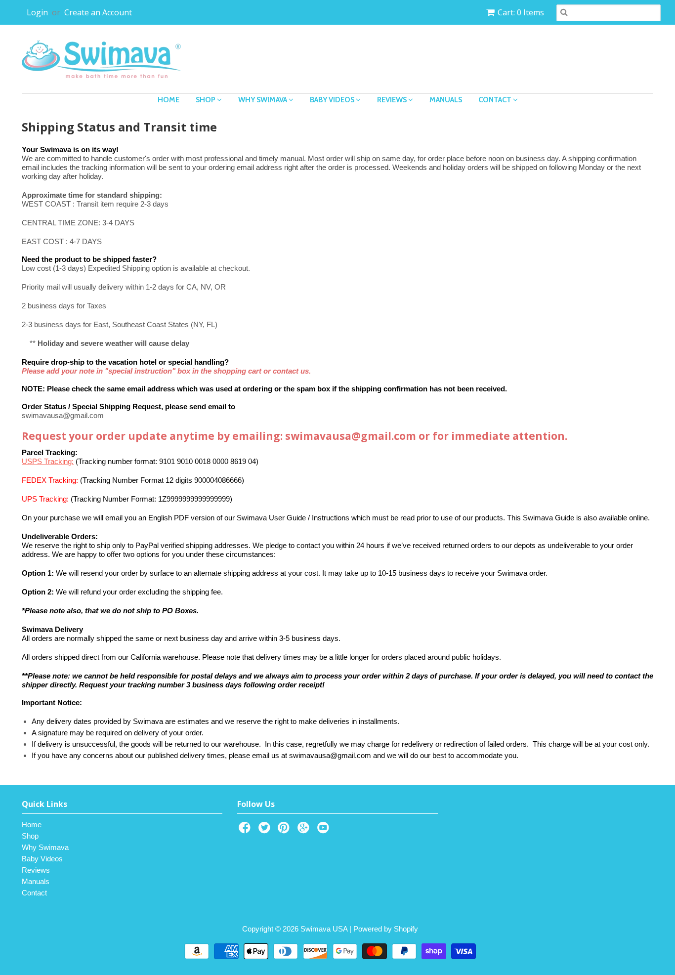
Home (168, 99)
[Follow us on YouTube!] (324, 830)
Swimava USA (323, 929)
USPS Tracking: (48, 461)
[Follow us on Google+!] (304, 830)
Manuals (445, 99)
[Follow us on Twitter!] (265, 830)
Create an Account (98, 12)
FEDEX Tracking (49, 480)
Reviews (392, 99)
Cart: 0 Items (521, 12)
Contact (495, 99)
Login (37, 12)
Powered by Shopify (385, 929)
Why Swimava (263, 99)
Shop (206, 99)
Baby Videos (333, 99)
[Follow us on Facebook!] (246, 830)
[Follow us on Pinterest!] (285, 830)
